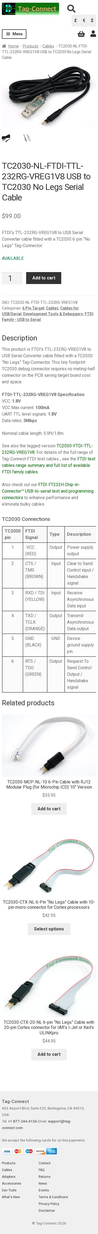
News (43, 1183)
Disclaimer (47, 1211)
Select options (49, 929)
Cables (48, 46)
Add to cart (43, 277)
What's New (11, 1197)
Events (44, 1190)
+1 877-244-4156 (22, 1121)
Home (13, 46)
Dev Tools (9, 1190)
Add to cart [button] (49, 808)
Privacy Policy (49, 1204)
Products (30, 46)
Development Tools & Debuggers (53, 314)
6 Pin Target (33, 308)
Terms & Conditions (53, 1197)
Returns (45, 1177)
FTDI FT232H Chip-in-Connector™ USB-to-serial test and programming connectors (48, 491)
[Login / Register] (93, 34)
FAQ (42, 1170)
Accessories (11, 1183)
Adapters (9, 1177)
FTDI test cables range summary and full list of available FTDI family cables (48, 465)
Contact (45, 1163)
